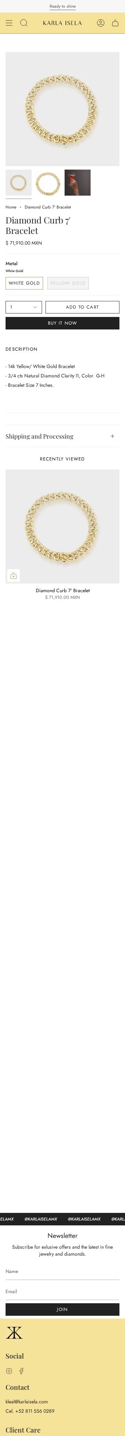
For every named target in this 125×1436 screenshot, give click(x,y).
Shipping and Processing (39, 436)
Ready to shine (63, 6)
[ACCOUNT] (101, 23)
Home (11, 207)
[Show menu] (9, 23)
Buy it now (62, 323)
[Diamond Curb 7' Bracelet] (62, 527)
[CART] (115, 23)
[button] (24, 23)
